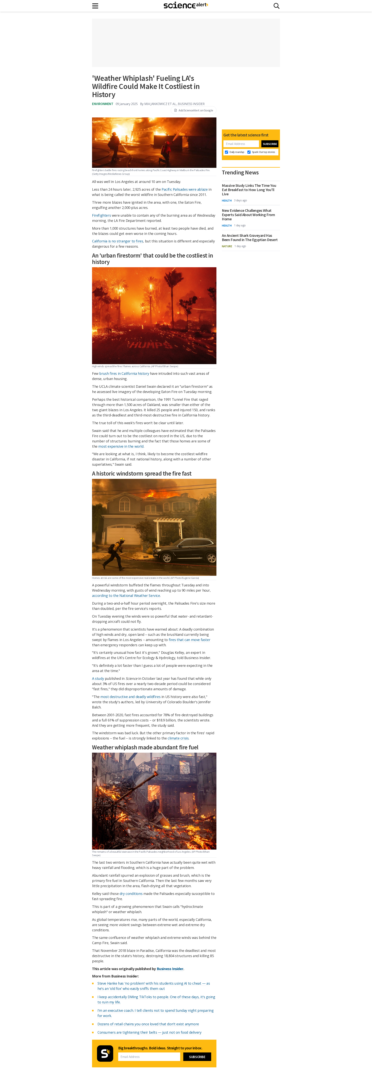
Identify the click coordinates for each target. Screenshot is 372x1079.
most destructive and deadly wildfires (130, 696)
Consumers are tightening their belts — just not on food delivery (149, 1032)
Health (227, 200)
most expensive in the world (120, 446)
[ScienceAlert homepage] (186, 5)
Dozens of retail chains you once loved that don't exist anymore (148, 1024)
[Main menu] (95, 6)
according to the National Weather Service (126, 595)
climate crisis (178, 738)
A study (98, 678)
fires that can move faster (189, 639)
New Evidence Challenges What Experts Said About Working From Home (248, 214)
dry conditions (131, 893)
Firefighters (101, 215)
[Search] (276, 6)
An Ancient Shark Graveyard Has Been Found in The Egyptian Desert (250, 237)
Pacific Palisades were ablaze (185, 189)
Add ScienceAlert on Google (196, 110)
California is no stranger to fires (117, 241)
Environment (102, 104)
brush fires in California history (124, 373)
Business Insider (170, 968)
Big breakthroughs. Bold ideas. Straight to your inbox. (160, 1048)
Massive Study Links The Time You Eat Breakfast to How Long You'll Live (249, 189)
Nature (227, 246)
